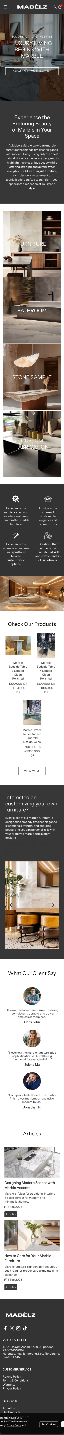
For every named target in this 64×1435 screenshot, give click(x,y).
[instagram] (18, 1328)
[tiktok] (25, 1328)
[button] (55, 6)
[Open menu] (5, 6)
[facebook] (5, 1328)
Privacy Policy (14, 1425)
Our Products (11, 1412)
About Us (9, 1408)
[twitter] (12, 1328)
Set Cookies (49, 1424)
